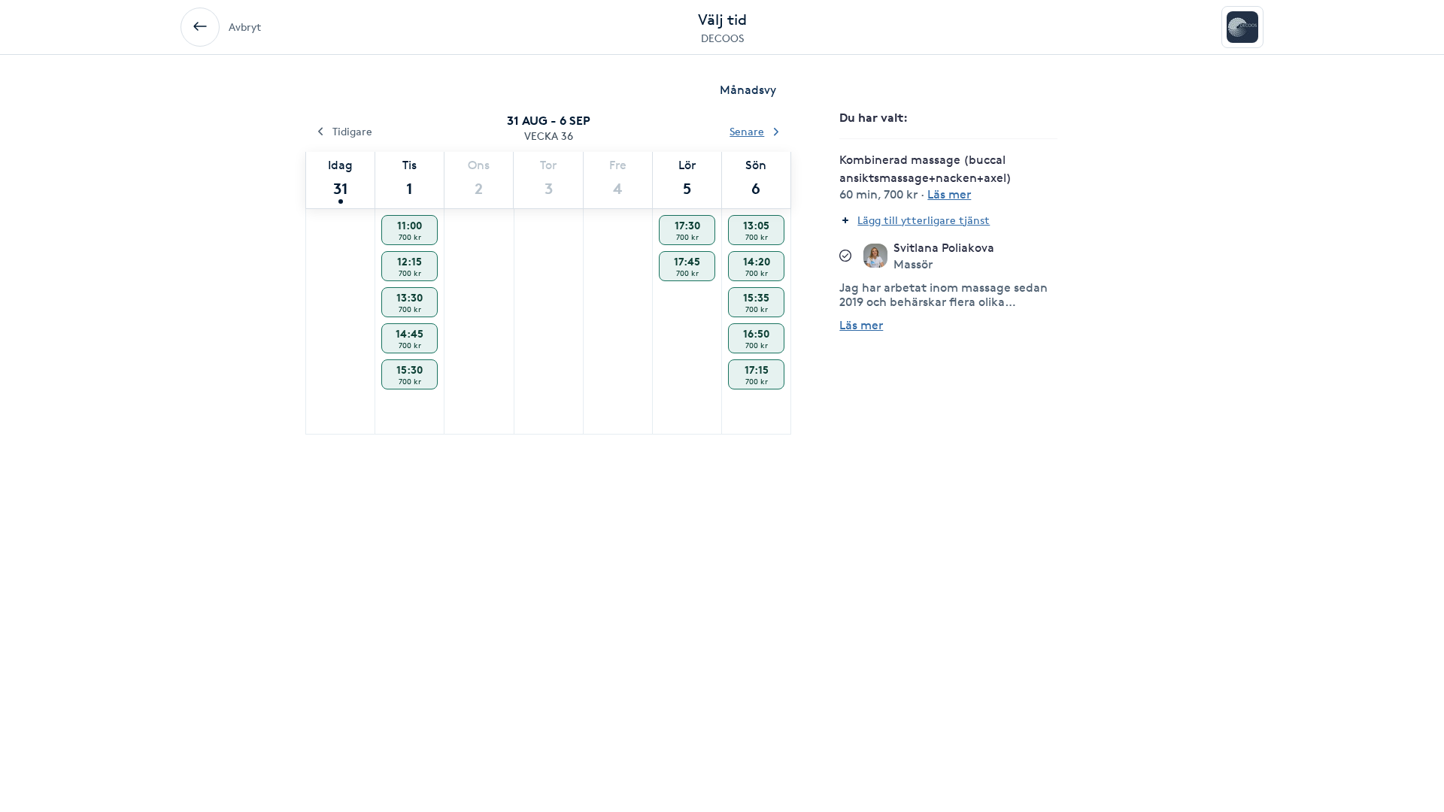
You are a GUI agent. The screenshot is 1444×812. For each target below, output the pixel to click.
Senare (747, 131)
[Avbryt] (200, 27)
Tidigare (352, 131)
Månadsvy (748, 90)
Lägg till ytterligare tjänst (923, 220)
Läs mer (861, 325)
